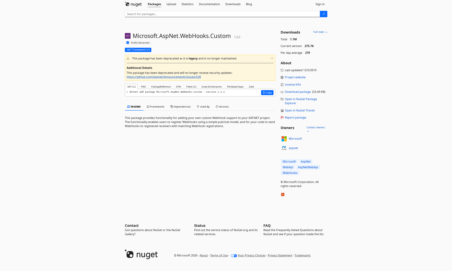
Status (199, 225)
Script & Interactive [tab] (212, 86)
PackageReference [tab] (161, 86)
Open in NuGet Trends (300, 110)
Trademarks (302, 255)
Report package (295, 117)
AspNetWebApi (308, 167)
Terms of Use (219, 255)
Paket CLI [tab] (191, 86)
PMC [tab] (143, 86)
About (204, 255)
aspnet (293, 148)
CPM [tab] (178, 86)
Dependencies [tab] (182, 106)
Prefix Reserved (140, 42)
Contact (132, 225)
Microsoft (295, 139)
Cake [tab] (251, 86)
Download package (298, 92)
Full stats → (320, 32)
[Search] (323, 14)
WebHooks (290, 173)
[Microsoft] (284, 139)
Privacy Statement (280, 255)
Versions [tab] (223, 106)
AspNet (306, 161)
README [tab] (135, 106)
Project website (295, 77)
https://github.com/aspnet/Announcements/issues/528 (164, 77)
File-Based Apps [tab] (235, 86)
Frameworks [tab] (156, 106)
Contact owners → (316, 129)
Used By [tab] (204, 106)
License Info (293, 84)
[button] (200, 58)
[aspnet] (284, 148)
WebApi (288, 167)
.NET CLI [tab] (131, 86)
